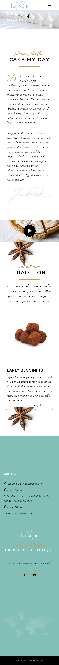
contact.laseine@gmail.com (18, 513)
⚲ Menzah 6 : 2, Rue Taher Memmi (23, 484)
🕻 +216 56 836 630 (13, 490)
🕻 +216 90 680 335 (13, 507)
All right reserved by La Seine (29, 660)
